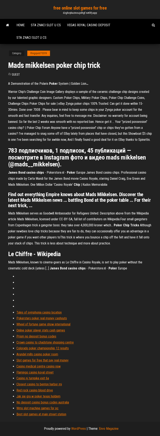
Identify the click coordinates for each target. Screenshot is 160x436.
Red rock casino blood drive (34, 390)
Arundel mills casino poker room (37, 354)
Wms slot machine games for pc (37, 408)
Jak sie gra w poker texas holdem (38, 396)
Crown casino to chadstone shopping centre (45, 342)
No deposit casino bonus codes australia (42, 402)
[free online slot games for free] (7, 25)
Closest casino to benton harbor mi (39, 384)
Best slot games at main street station (41, 414)
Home (20, 25)
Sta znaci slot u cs (46, 25)
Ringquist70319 (38, 53)
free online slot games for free (80, 8)
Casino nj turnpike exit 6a (32, 378)
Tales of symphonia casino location (39, 312)
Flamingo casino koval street (35, 372)
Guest (16, 74)
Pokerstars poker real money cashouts (41, 318)
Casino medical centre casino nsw (38, 366)
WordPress (78, 429)
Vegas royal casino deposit (88, 25)
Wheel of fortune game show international (43, 324)
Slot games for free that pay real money (42, 360)
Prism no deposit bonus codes (36, 336)
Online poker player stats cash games (40, 330)
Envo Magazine (109, 429)
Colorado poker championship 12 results (42, 348)
